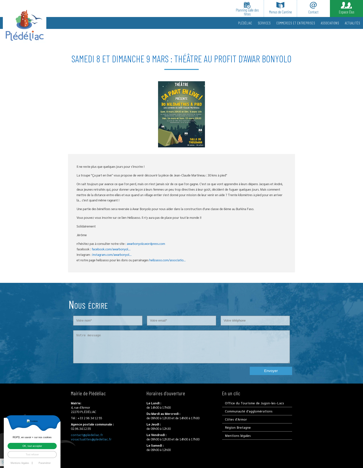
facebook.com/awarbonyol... (111, 249)
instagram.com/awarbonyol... (112, 254)
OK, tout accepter (32, 446)
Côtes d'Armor (236, 419)
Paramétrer (45, 463)
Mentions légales (238, 435)
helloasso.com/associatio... (167, 260)
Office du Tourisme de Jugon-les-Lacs (254, 403)
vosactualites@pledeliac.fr (91, 439)
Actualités (352, 23)
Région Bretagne (238, 427)
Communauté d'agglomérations (249, 411)
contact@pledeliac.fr (87, 435)
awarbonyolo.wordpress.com (146, 243)
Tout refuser (32, 454)
